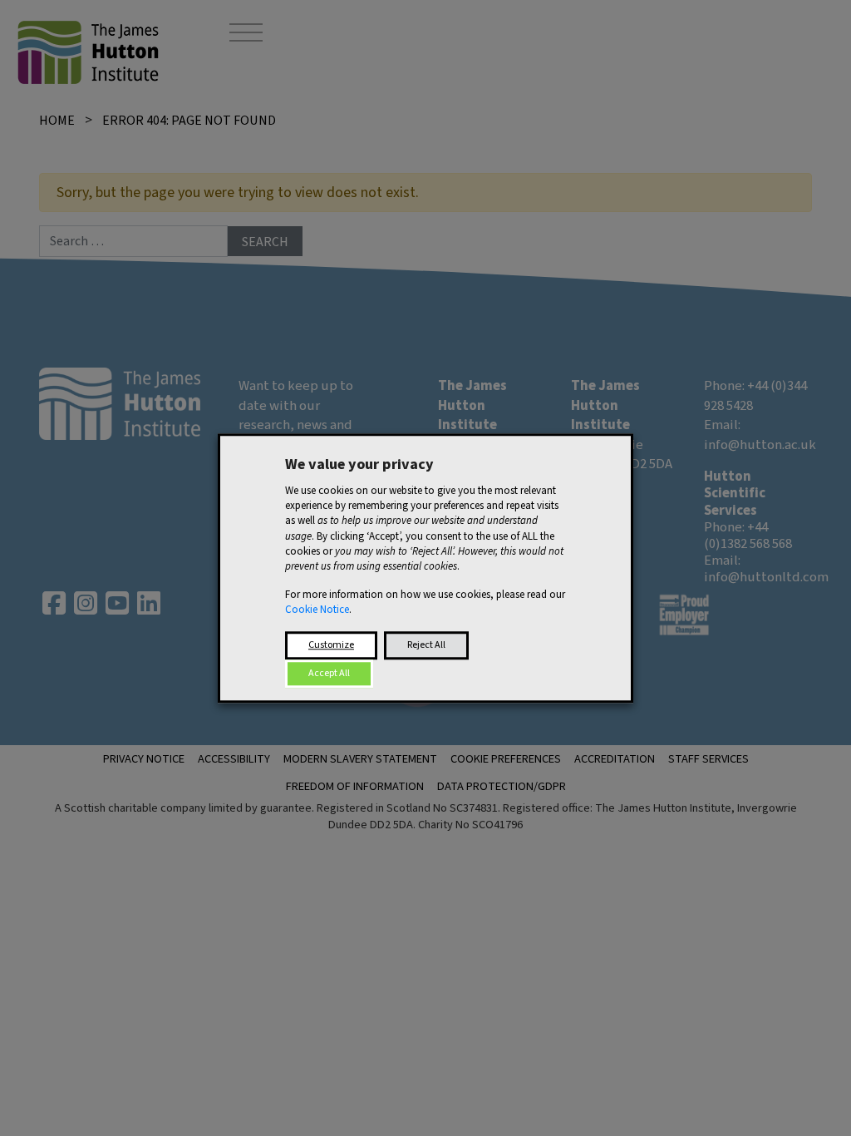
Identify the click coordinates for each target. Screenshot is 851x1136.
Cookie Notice (317, 610)
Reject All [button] (426, 645)
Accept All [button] (329, 673)
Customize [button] (331, 645)
